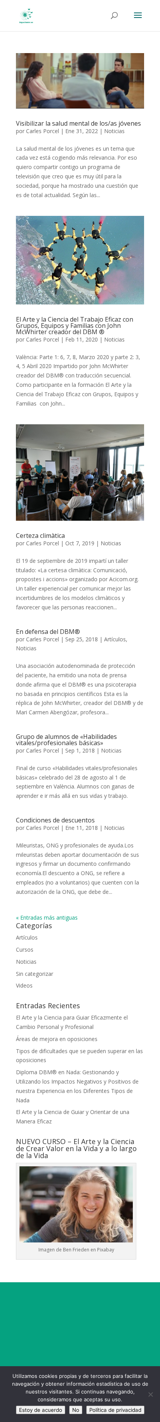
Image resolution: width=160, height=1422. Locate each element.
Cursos (24, 949)
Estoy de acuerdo (40, 1410)
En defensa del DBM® (48, 631)
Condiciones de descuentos (55, 820)
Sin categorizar (34, 973)
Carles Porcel (42, 131)
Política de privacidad (115, 1410)
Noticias (114, 131)
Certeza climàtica (40, 535)
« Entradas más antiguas (47, 917)
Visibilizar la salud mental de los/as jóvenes (78, 123)
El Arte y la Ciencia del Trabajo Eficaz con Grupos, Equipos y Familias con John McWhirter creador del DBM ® (74, 325)
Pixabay (105, 1249)
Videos (24, 985)
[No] (150, 1394)
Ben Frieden (76, 1249)
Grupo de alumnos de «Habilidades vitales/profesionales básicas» (66, 739)
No (75, 1410)
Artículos (115, 639)
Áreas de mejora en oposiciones (56, 1039)
